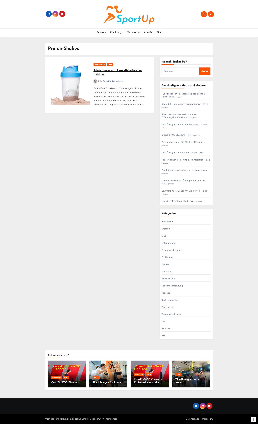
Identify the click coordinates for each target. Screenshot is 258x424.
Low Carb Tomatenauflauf (175, 201)
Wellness (166, 328)
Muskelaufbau (169, 278)
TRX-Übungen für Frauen (107, 382)
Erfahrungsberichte (172, 250)
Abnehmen (100, 65)
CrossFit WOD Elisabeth (173, 135)
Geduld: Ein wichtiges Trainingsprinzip (181, 104)
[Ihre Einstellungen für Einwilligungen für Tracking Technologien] (253, 419)
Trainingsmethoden (172, 314)
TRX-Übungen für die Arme (175, 152)
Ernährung (116, 32)
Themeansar (111, 419)
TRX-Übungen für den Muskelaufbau (180, 124)
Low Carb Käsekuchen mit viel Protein (181, 191)
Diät (110, 65)
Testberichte (133, 32)
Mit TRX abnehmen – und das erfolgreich (183, 159)
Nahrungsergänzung (172, 285)
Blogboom (94, 419)
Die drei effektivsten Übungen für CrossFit (183, 180)
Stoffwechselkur (170, 300)
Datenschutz (192, 419)
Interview (166, 271)
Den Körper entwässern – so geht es (180, 170)
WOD (164, 335)
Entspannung (169, 243)
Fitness (101, 32)
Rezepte (166, 293)
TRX (159, 32)
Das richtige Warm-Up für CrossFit (179, 142)
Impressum (207, 419)
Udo (100, 81)
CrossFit (148, 32)
